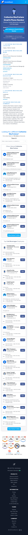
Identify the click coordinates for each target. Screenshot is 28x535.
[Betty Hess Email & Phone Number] (4, 395)
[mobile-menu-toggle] (25, 2)
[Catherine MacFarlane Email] (4, 154)
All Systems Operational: (13, 470)
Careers (14, 523)
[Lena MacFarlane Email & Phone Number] (4, 194)
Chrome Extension (14, 478)
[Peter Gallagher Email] (4, 306)
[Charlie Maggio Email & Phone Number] (4, 339)
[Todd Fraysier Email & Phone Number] (4, 283)
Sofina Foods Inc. (7, 68)
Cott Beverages (14, 24)
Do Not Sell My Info (14, 503)
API (14, 484)
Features (14, 509)
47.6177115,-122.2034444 (14, 468)
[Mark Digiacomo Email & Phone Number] (4, 417)
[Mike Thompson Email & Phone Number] (4, 350)
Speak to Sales (14, 515)
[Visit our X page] (21, 530)
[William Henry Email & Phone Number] (4, 294)
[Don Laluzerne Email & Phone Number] (4, 259)
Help (14, 494)
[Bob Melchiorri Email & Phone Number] (4, 316)
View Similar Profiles (14, 235)
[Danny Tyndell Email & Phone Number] (4, 373)
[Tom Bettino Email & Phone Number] (4, 327)
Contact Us (14, 527)
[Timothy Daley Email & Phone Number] (4, 247)
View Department (6, 69)
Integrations (14, 486)
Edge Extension (14, 480)
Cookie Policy (14, 501)
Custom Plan (14, 513)
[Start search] (25, 141)
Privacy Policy (14, 499)
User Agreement (14, 498)
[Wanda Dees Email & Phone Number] (4, 407)
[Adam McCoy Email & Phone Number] (4, 362)
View (22, 154)
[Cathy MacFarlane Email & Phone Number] (4, 174)
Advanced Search (14, 476)
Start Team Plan (14, 511)
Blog (14, 525)
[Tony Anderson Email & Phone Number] (4, 384)
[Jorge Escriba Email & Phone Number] (4, 271)
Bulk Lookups (14, 482)
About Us (14, 521)
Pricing (14, 492)
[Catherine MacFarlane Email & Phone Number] (14, 10)
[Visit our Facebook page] (19, 530)
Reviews (14, 496)
